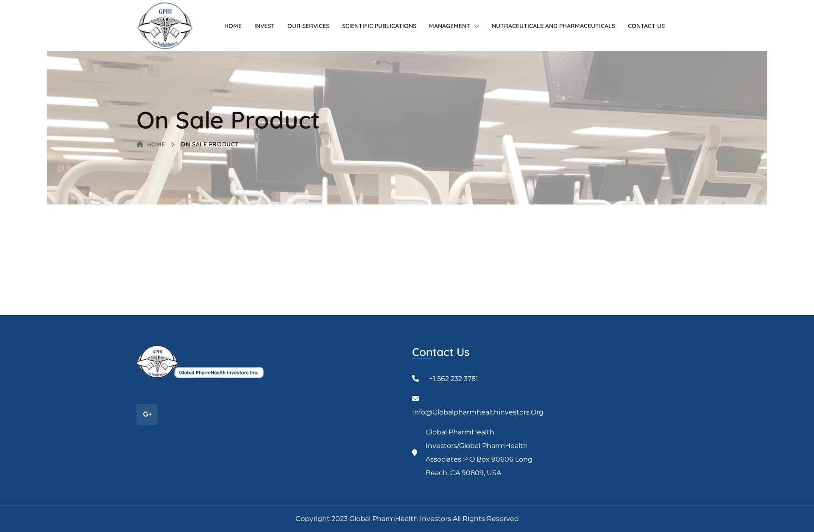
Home (233, 26)
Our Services (308, 26)
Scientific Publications (379, 26)
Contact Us (646, 26)
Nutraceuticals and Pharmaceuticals (553, 26)
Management (449, 26)
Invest (264, 26)
